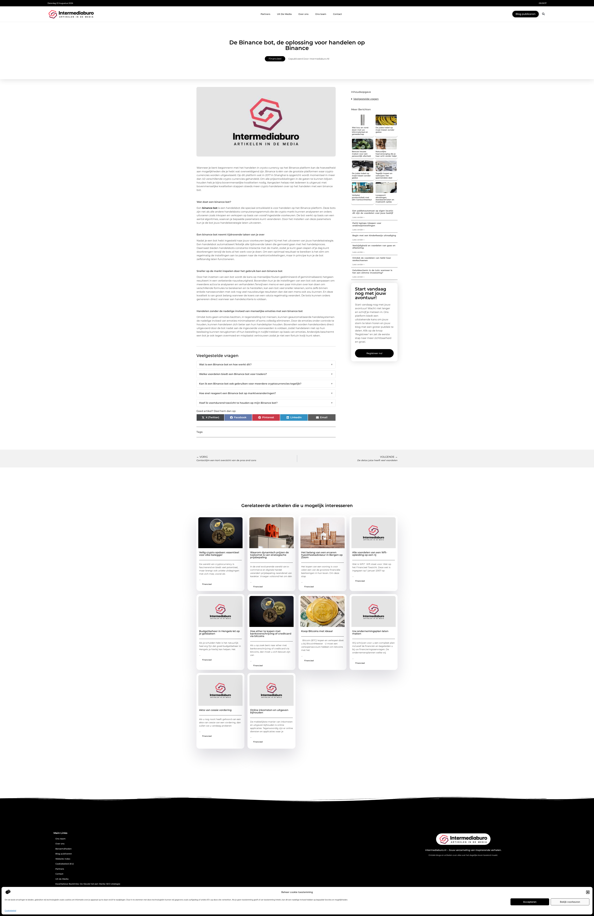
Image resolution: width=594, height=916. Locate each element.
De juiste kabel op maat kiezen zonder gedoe (385, 129)
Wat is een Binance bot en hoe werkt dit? (266, 364)
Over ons (303, 14)
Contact (337, 14)
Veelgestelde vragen (366, 98)
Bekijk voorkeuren (570, 901)
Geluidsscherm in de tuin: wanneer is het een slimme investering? (372, 271)
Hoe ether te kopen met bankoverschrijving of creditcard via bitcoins (270, 634)
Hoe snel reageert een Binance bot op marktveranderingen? (266, 393)
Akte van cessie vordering (215, 710)
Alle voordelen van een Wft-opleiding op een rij (369, 553)
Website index (62, 859)
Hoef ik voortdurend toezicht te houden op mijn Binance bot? (266, 402)
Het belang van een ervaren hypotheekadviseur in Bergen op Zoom (322, 555)
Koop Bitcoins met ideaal (317, 631)
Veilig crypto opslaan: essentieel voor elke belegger (219, 553)
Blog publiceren (63, 854)
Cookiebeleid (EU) (64, 864)
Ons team (320, 14)
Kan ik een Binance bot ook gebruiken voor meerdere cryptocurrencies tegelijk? (266, 383)
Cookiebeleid (10, 910)
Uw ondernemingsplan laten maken (370, 632)
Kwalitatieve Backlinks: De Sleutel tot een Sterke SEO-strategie (87, 884)
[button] (587, 892)
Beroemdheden (63, 849)
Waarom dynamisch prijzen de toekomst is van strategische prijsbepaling (269, 555)
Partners (265, 14)
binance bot (209, 207)
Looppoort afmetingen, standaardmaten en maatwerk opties (385, 198)
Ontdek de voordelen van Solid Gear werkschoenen (371, 259)
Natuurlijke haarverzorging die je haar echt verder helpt (386, 153)
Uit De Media (284, 14)
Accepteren (529, 901)
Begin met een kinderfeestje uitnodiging (374, 235)
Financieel (275, 58)
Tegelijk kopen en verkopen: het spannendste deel (384, 175)
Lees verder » (358, 217)
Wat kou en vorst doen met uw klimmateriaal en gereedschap (360, 130)
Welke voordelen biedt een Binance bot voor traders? (266, 374)
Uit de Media (62, 879)
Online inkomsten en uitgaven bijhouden (269, 711)
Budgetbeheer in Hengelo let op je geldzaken (219, 632)
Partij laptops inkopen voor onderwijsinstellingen (366, 224)
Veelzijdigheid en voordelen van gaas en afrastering (373, 246)
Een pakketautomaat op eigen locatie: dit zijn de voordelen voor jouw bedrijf (372, 211)
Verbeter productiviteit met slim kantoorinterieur (362, 197)
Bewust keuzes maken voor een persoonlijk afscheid (361, 153)
